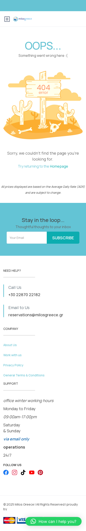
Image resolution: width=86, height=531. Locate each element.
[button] (53, 521)
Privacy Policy (13, 365)
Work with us (12, 355)
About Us (10, 345)
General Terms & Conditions (24, 375)
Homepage (59, 166)
